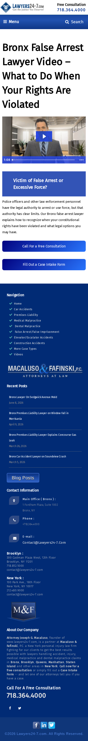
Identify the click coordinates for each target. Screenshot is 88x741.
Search (76, 21)
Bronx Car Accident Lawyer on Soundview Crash (37, 456)
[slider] (43, 159)
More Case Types (25, 348)
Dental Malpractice (28, 326)
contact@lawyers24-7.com (44, 543)
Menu (13, 21)
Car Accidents (23, 309)
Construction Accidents (29, 343)
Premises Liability (26, 315)
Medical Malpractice (27, 320)
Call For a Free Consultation (44, 246)
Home (18, 303)
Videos (18, 354)
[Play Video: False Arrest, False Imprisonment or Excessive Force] (44, 136)
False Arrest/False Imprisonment (37, 331)
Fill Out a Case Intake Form (44, 264)
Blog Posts (23, 477)
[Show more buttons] (81, 159)
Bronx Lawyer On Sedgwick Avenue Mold (33, 397)
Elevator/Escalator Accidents (33, 337)
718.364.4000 (71, 9)
